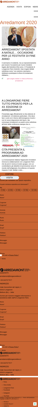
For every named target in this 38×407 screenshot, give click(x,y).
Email (2, 225)
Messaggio (3, 240)
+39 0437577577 (6, 280)
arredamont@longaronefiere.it (10, 276)
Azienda (2, 210)
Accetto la (11, 255)
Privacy (2, 253)
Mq (1, 187)
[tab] (9, 174)
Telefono (2, 233)
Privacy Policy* (14, 255)
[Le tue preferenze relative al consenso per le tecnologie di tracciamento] (35, 404)
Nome (2, 195)
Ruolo (2, 217)
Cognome (3, 202)
